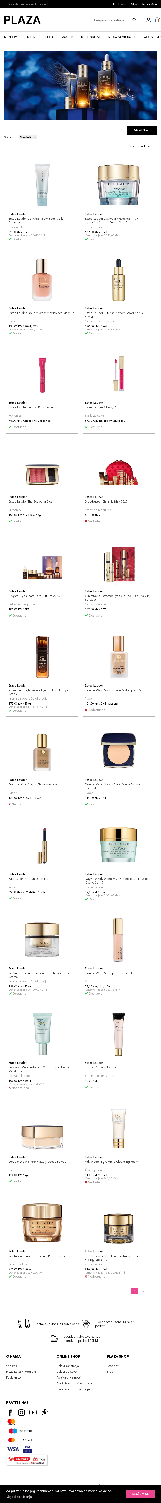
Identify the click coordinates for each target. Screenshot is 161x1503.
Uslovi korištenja (68, 1366)
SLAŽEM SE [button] (140, 1494)
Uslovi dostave (67, 1371)
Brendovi (10, 37)
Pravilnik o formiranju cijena (75, 1389)
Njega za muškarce (122, 37)
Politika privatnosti (69, 1377)
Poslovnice (120, 4)
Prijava (135, 4)
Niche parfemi (90, 37)
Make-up (67, 37)
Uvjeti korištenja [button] (19, 1496)
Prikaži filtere (142, 130)
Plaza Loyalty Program (21, 1371)
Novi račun (149, 4)
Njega (49, 37)
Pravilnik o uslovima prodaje (75, 1383)
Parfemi (31, 37)
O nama (11, 1366)
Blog (110, 1371)
